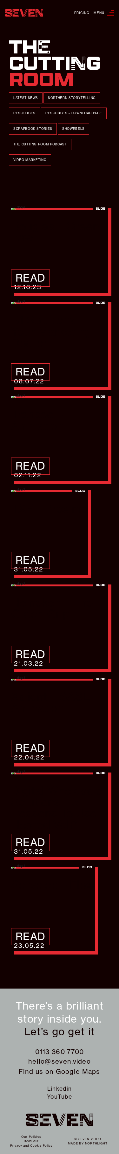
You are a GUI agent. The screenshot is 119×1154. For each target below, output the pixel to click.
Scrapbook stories (32, 129)
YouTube (59, 1096)
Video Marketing (30, 160)
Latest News (25, 98)
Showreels (73, 129)
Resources (24, 113)
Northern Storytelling (72, 98)
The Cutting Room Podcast (40, 144)
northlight (96, 1143)
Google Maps (78, 1071)
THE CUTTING (55, 63)
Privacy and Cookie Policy (31, 1145)
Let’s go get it (59, 1031)
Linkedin (59, 1088)
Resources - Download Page (73, 113)
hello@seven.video (59, 1061)
